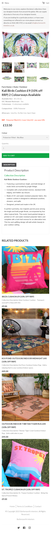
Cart (47, 3)
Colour (4, 133)
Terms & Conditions (25, 506)
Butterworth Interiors (25, 519)
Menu (7, 3)
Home (12, 506)
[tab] (9, 165)
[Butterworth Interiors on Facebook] (24, 528)
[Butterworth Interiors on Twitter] (18, 528)
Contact (38, 506)
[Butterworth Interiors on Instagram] (29, 528)
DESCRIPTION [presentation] (9, 165)
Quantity (5, 143)
